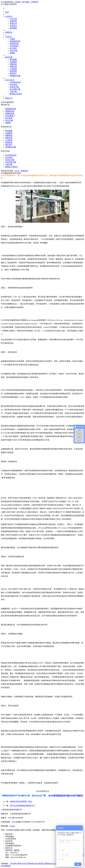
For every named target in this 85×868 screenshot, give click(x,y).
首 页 (17, 171)
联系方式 (8, 98)
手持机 (12, 39)
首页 (7, 12)
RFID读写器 (38, 863)
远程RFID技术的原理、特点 (21, 801)
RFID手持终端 (27, 863)
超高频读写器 (15, 41)
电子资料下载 (15, 89)
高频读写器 (14, 44)
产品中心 (8, 37)
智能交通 (13, 66)
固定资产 (13, 73)
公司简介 (8, 16)
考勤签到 (13, 64)
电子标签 (13, 48)
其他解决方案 (15, 76)
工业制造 (13, 69)
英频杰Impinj (49, 863)
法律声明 (13, 21)
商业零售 (13, 71)
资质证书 (13, 23)
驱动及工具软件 (16, 94)
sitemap (12, 826)
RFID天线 (13, 50)
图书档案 (13, 59)
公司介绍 (13, 19)
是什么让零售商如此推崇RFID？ (22, 805)
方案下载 (13, 92)
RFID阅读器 (5, 866)
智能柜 (12, 53)
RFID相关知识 (15, 82)
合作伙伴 (13, 26)
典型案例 (13, 28)
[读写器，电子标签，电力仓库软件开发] (19, 2)
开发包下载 (14, 87)
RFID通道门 (14, 46)
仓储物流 (13, 62)
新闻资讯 (8, 32)
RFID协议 (13, 85)
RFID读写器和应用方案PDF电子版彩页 (65, 795)
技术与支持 (9, 80)
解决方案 (8, 57)
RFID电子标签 (15, 863)
